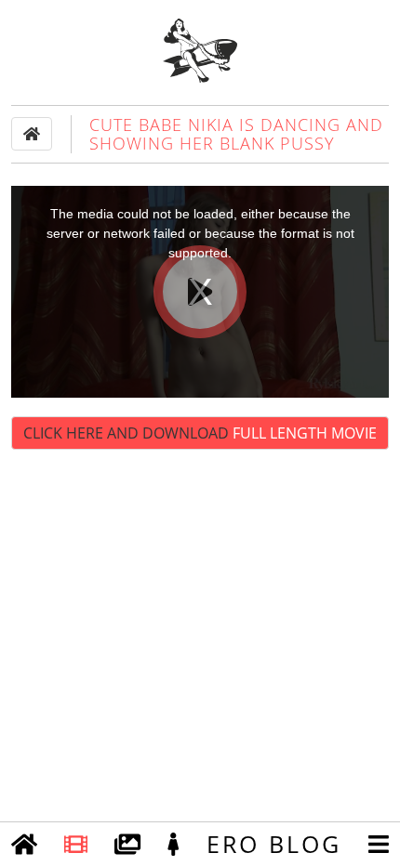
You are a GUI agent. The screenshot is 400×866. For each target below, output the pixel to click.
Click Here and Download (200, 433)
